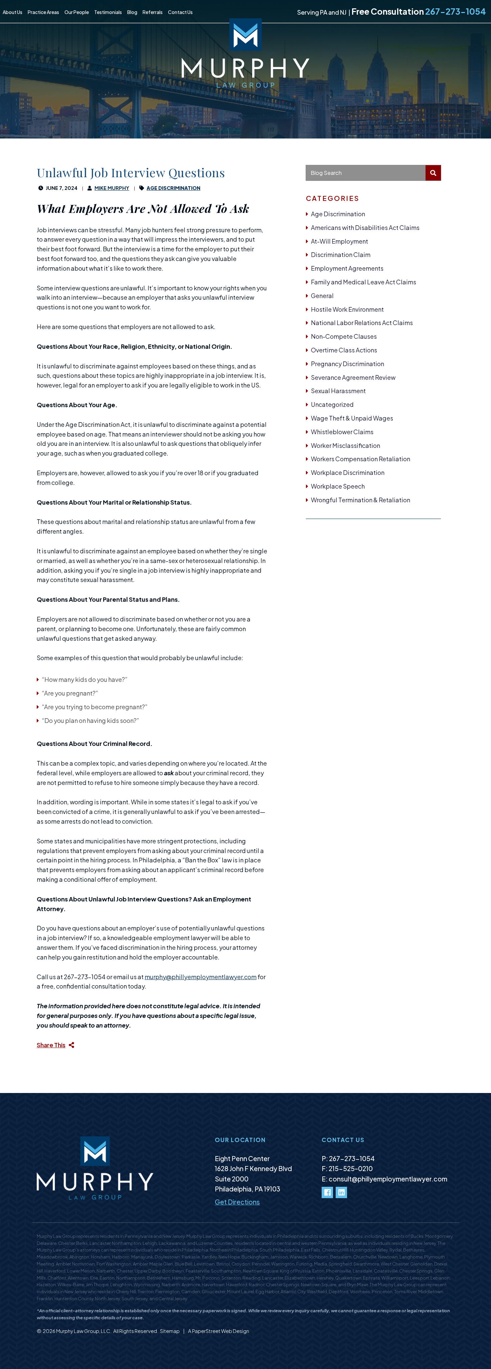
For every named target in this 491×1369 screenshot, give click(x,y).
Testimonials (108, 12)
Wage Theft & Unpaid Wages (352, 418)
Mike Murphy (112, 188)
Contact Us (180, 12)
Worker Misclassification (345, 445)
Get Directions (237, 1202)
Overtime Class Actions (344, 350)
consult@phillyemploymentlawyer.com (388, 1179)
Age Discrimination (338, 214)
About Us (12, 12)
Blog (132, 12)
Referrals (153, 12)
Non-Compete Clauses (344, 336)
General (322, 295)
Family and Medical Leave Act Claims (363, 282)
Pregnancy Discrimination (347, 363)
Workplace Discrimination (347, 472)
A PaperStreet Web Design (218, 1331)
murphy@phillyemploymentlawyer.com (201, 977)
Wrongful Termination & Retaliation (360, 500)
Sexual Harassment (338, 390)
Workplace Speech (338, 486)
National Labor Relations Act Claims (362, 322)
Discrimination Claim (340, 254)
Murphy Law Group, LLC (83, 1331)
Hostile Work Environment (347, 309)
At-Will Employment (339, 241)
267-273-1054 (455, 11)
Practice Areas (43, 12)
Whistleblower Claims (342, 432)
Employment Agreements (347, 268)
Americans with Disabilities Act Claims (365, 227)
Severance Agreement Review (353, 377)
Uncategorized (332, 404)
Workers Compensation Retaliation (360, 459)
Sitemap (170, 1331)
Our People (76, 12)
